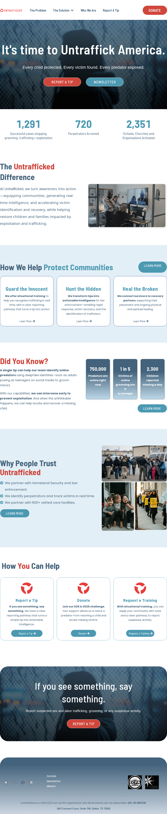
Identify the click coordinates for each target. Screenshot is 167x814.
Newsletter (54, 781)
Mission (51, 786)
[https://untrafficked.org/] (11, 10)
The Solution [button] (61, 10)
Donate (51, 776)
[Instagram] (14, 782)
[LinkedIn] (31, 782)
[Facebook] (6, 782)
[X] (23, 782)
